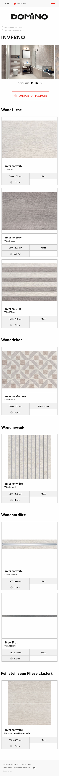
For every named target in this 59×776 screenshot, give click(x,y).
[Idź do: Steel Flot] (29, 615)
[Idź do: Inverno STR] (29, 282)
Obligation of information (22, 767)
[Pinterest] (40, 83)
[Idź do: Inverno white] (29, 139)
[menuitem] (8, 3)
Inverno (20, 27)
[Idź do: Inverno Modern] (29, 369)
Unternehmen (7, 767)
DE (5, 4)
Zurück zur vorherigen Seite (13, 30)
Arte (29, 764)
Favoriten (21, 3)
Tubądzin (23, 764)
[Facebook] (31, 83)
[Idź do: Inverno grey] (29, 210)
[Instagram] (35, 83)
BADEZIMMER (10, 27)
